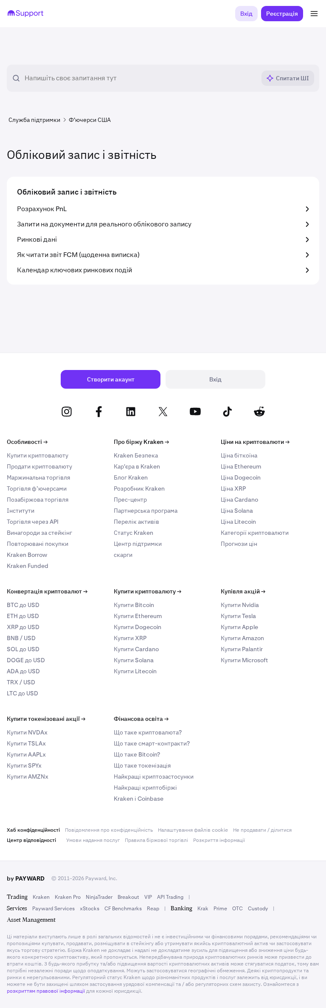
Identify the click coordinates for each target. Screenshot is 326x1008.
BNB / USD (21, 638)
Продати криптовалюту (39, 466)
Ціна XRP (233, 488)
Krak (202, 908)
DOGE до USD (26, 660)
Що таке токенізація (142, 765)
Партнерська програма (145, 510)
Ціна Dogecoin (241, 477)
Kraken (41, 897)
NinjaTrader (99, 897)
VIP (148, 897)
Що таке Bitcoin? (137, 754)
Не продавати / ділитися (262, 830)
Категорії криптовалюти (255, 532)
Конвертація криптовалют (47, 591)
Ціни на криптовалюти (255, 442)
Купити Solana (134, 660)
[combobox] (140, 78)
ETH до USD (23, 616)
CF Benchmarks (123, 908)
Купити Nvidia (240, 605)
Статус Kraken (133, 532)
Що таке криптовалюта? (148, 732)
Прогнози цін (239, 544)
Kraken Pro (68, 897)
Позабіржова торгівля (37, 499)
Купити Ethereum (138, 616)
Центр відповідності (31, 840)
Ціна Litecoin (238, 521)
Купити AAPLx (26, 754)
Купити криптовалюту (37, 455)
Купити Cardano (136, 649)
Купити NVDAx (27, 732)
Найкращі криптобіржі (145, 787)
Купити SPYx (24, 765)
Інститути (20, 510)
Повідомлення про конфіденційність (109, 830)
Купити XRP (130, 638)
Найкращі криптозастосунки (154, 776)
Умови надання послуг (93, 840)
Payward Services (53, 908)
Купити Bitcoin (134, 605)
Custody (258, 908)
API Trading (170, 897)
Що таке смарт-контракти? (152, 743)
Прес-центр (130, 499)
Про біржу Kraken (141, 442)
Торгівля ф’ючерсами (37, 488)
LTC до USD (22, 693)
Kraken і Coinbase (138, 798)
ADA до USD (23, 671)
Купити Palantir (242, 649)
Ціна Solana (237, 510)
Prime (220, 908)
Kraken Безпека (136, 455)
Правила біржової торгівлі (156, 840)
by (26, 878)
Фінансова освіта (141, 719)
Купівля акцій (243, 591)
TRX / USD (21, 682)
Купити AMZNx (27, 776)
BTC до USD (23, 605)
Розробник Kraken (139, 488)
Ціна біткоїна (239, 455)
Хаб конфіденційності (33, 830)
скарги (123, 555)
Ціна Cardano (239, 499)
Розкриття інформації (219, 840)
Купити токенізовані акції (46, 719)
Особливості (27, 442)
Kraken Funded (27, 566)
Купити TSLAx (26, 743)
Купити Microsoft (244, 660)
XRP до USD (23, 627)
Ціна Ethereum (241, 466)
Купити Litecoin (135, 671)
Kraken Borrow (27, 555)
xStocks (89, 908)
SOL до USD (23, 649)
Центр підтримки (138, 544)
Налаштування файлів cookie (193, 830)
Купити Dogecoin (137, 627)
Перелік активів (136, 521)
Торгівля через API (33, 521)
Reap (153, 908)
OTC (237, 908)
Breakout (128, 897)
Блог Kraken (131, 477)
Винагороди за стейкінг (39, 532)
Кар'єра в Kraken (137, 466)
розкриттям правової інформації (46, 991)
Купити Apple (239, 627)
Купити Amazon (242, 638)
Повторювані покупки (37, 544)
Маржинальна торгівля (38, 477)
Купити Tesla (238, 616)
